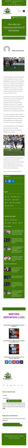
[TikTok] (21, 385)
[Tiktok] (20, 5)
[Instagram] (11, 5)
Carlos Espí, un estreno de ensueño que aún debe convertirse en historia (17, 258)
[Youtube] (13, 5)
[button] (24, 11)
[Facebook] (9, 5)
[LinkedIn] (18, 5)
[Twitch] (17, 362)
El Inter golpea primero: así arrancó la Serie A (17, 276)
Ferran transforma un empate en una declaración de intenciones (17, 269)
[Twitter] (15, 5)
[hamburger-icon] (19, 11)
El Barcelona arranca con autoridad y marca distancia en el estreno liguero (17, 240)
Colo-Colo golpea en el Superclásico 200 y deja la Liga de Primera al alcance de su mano (17, 232)
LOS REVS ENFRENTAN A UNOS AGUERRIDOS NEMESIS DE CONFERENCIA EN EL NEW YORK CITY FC (18, 249)
